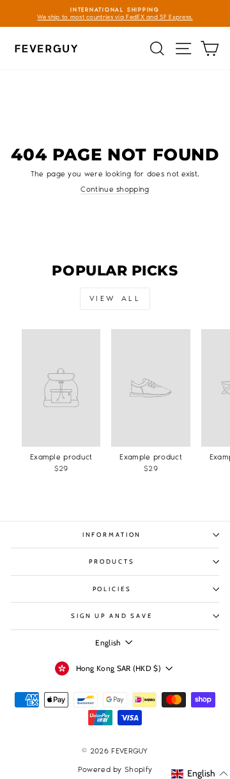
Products (112, 561)
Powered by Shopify (115, 769)
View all (115, 298)
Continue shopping (114, 189)
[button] (199, 773)
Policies (112, 588)
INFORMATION (112, 534)
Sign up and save (112, 615)
